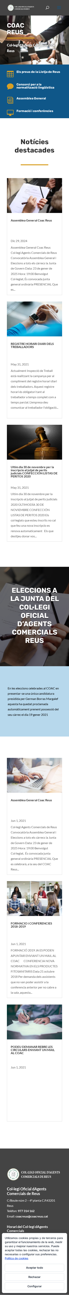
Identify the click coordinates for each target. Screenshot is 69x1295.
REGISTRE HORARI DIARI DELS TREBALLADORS (32, 345)
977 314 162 (26, 1211)
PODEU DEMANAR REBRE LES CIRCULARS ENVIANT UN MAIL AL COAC (33, 1050)
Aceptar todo (34, 1267)
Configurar (34, 1286)
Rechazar (34, 1277)
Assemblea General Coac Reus (31, 220)
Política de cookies (16, 1258)
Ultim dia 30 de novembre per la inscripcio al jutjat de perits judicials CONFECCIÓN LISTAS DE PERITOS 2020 (34, 471)
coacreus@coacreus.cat (32, 1216)
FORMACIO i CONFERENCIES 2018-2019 (31, 924)
